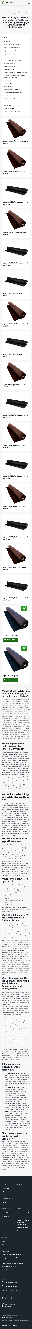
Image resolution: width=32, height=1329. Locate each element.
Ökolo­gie (19, 1185)
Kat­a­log (4, 1202)
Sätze (3, 1191)
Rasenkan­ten (6, 1185)
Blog (18, 1231)
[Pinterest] (11, 1298)
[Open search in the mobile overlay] (25, 2)
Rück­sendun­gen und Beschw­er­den (12, 1263)
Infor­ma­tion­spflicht (7, 1317)
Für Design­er (6, 1216)
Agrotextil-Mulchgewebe (17, 26)
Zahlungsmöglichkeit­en (9, 1266)
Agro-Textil (7, 17)
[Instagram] (6, 1298)
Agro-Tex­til (14, 12)
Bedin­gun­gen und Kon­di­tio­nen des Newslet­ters (15, 1259)
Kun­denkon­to (6, 1248)
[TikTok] (9, 1298)
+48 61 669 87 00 (11, 1286)
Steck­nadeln (6, 1188)
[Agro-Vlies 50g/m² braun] (16, 128)
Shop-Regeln (6, 1251)
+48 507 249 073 (11, 1282)
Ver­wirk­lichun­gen (22, 1227)
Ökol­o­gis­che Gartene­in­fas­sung (15, 1073)
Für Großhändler (7, 1213)
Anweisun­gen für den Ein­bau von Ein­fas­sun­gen (23, 1215)
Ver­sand (4, 1270)
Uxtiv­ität (15, 1325)
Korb (3, 1244)
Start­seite (7, 12)
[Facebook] (3, 1298)
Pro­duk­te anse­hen (10, 639)
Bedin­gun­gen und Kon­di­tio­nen (11, 1254)
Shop (3, 1241)
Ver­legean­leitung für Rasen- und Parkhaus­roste (23, 1222)
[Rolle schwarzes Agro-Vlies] (16, 189)
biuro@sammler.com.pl (13, 1290)
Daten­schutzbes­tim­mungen (10, 1315)
